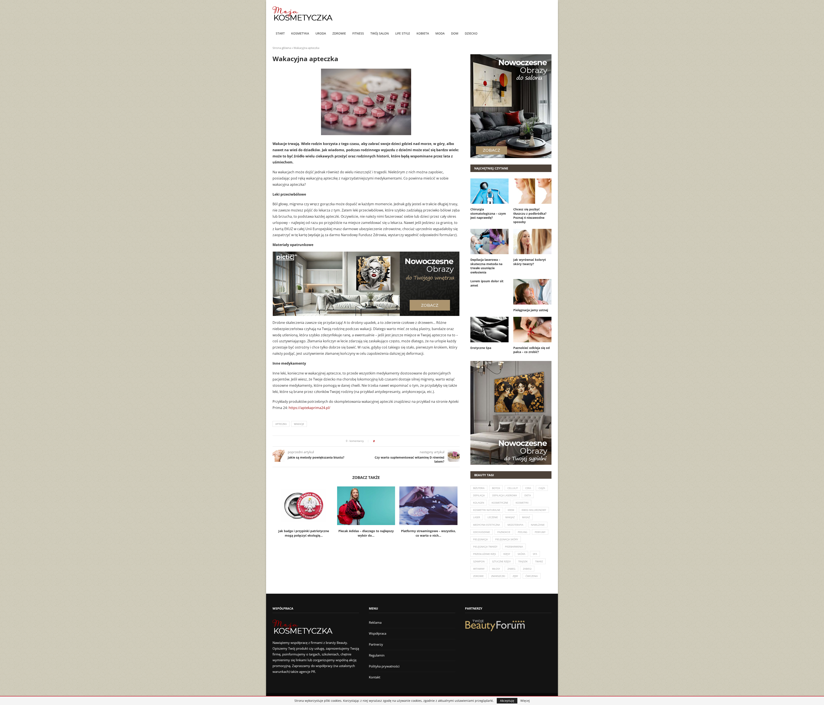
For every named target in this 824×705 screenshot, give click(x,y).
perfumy (540, 532)
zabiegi (527, 568)
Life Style (402, 33)
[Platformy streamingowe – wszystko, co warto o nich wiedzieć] (428, 505)
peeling (522, 532)
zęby (515, 576)
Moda (440, 33)
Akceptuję (507, 701)
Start (280, 33)
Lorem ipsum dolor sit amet (486, 283)
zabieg (511, 568)
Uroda (320, 33)
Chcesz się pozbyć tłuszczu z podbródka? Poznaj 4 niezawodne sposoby (530, 215)
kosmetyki (522, 502)
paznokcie (503, 532)
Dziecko (471, 33)
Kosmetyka (300, 33)
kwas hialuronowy (534, 510)
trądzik (523, 561)
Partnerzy (376, 644)
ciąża (542, 488)
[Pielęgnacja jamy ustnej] (532, 291)
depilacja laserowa (504, 495)
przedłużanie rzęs (484, 554)
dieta (527, 495)
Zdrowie (339, 33)
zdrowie (478, 576)
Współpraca (377, 633)
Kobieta (423, 33)
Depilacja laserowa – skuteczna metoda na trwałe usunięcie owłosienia (486, 266)
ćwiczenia (532, 576)
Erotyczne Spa (480, 348)
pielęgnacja (480, 539)
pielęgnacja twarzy (485, 546)
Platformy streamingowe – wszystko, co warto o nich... (428, 533)
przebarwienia (514, 546)
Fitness (358, 33)
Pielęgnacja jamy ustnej (530, 310)
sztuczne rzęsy (501, 561)
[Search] (549, 33)
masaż (526, 517)
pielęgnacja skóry (506, 539)
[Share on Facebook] (379, 441)
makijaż (510, 517)
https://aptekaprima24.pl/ (309, 407)
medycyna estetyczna (486, 524)
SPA (535, 554)
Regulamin (377, 655)
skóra (521, 554)
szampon (479, 561)
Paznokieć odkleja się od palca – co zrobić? (531, 350)
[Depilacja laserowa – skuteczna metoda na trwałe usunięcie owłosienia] (489, 241)
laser (476, 517)
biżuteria (479, 488)
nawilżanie (538, 524)
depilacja (479, 495)
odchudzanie (481, 532)
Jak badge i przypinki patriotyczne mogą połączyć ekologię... (303, 533)
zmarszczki (498, 576)
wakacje (299, 424)
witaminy (479, 568)
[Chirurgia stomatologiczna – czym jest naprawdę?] (489, 191)
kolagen (478, 502)
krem (511, 510)
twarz (539, 561)
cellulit (512, 488)
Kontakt (374, 677)
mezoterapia (515, 524)
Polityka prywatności (384, 666)
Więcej (525, 700)
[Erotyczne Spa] (489, 329)
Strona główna (282, 48)
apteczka (281, 424)
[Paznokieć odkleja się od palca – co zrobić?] (532, 329)
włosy (496, 568)
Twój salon (379, 33)
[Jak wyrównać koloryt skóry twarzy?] (532, 241)
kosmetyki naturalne (486, 510)
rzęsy (506, 554)
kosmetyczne (500, 502)
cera (528, 488)
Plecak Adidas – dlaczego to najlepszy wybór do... (366, 533)
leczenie (493, 517)
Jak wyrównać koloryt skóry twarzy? (529, 262)
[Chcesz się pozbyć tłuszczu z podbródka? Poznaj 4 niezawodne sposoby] (532, 191)
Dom (454, 33)
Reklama (375, 622)
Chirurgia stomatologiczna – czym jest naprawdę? (488, 213)
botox (496, 488)
